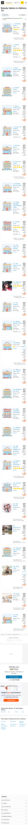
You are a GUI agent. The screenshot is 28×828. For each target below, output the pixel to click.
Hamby (16, 711)
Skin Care (3, 721)
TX (6, 634)
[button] (26, 2)
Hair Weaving (13, 724)
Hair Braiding (4, 726)
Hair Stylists (13, 721)
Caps (23, 711)
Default (23, 15)
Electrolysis (13, 726)
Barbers (3, 724)
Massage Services (21, 722)
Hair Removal (22, 724)
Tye (9, 711)
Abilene (9, 634)
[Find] (22, 2)
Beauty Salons (16, 27)
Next (22, 640)
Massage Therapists (3, 728)
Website (15, 31)
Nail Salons (22, 726)
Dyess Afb (3, 711)
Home (2, 634)
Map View (6, 14)
